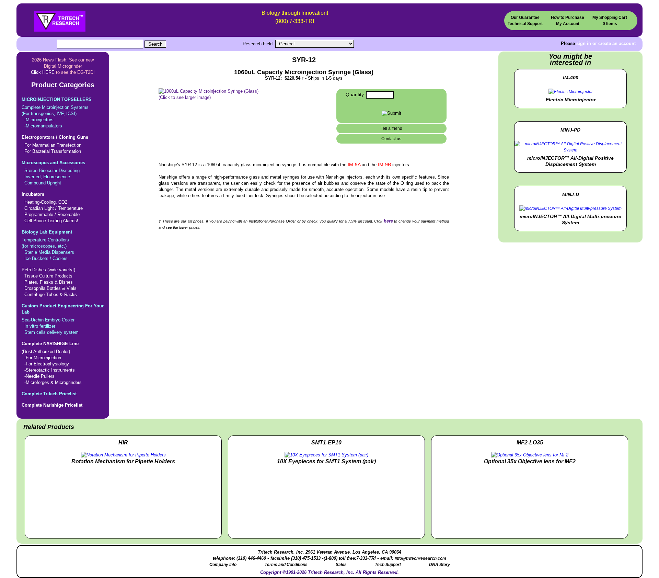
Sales (341, 564)
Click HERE (43, 72)
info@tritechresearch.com (420, 558)
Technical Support (525, 23)
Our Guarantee (525, 17)
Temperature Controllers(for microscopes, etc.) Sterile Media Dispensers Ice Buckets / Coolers (48, 245)
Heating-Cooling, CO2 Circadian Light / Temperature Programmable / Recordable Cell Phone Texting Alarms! (52, 207)
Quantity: (355, 94)
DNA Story (439, 564)
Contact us (391, 138)
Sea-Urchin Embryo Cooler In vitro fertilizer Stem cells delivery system (63, 319)
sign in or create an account (606, 43)
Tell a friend (391, 128)
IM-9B (385, 164)
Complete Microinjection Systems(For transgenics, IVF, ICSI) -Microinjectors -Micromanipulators (57, 112)
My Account (567, 23)
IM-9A (355, 164)
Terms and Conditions (286, 564)
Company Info (222, 564)
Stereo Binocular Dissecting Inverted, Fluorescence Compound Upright (53, 172)
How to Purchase (567, 17)
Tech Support (388, 564)
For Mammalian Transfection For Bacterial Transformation (55, 144)
